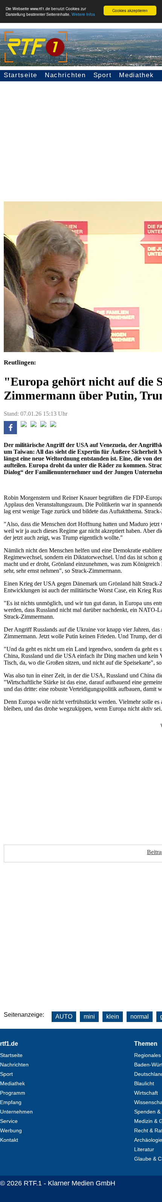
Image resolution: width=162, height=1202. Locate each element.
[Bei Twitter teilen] (24, 425)
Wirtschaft (146, 1093)
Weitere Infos (83, 14)
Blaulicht (144, 1083)
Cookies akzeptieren (130, 10)
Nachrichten (65, 75)
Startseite (20, 75)
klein (112, 1016)
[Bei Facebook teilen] (10, 432)
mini (89, 1016)
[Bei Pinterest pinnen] (43, 425)
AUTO (63, 1016)
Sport (102, 75)
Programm (12, 1093)
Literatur (144, 1149)
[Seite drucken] (53, 425)
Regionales (147, 1055)
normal (139, 1016)
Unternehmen (16, 1112)
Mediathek (136, 75)
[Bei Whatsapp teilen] (34, 425)
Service (9, 1121)
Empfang (10, 1102)
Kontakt (9, 1140)
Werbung (11, 1130)
